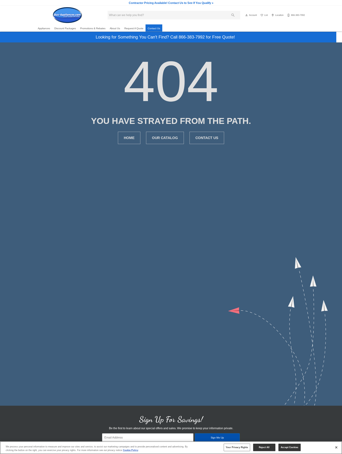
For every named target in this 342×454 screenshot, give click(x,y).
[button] (246, 15)
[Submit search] (233, 15)
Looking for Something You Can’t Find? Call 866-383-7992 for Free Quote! (165, 37)
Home (129, 138)
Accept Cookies (289, 447)
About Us (115, 28)
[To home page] (67, 15)
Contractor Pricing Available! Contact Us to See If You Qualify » (171, 2)
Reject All (264, 447)
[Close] (336, 447)
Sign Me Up (217, 437)
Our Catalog (165, 138)
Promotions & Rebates (92, 28)
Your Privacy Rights (237, 447)
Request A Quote (133, 28)
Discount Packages (65, 28)
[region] (171, 447)
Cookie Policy (130, 450)
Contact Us (154, 28)
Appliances (44, 28)
